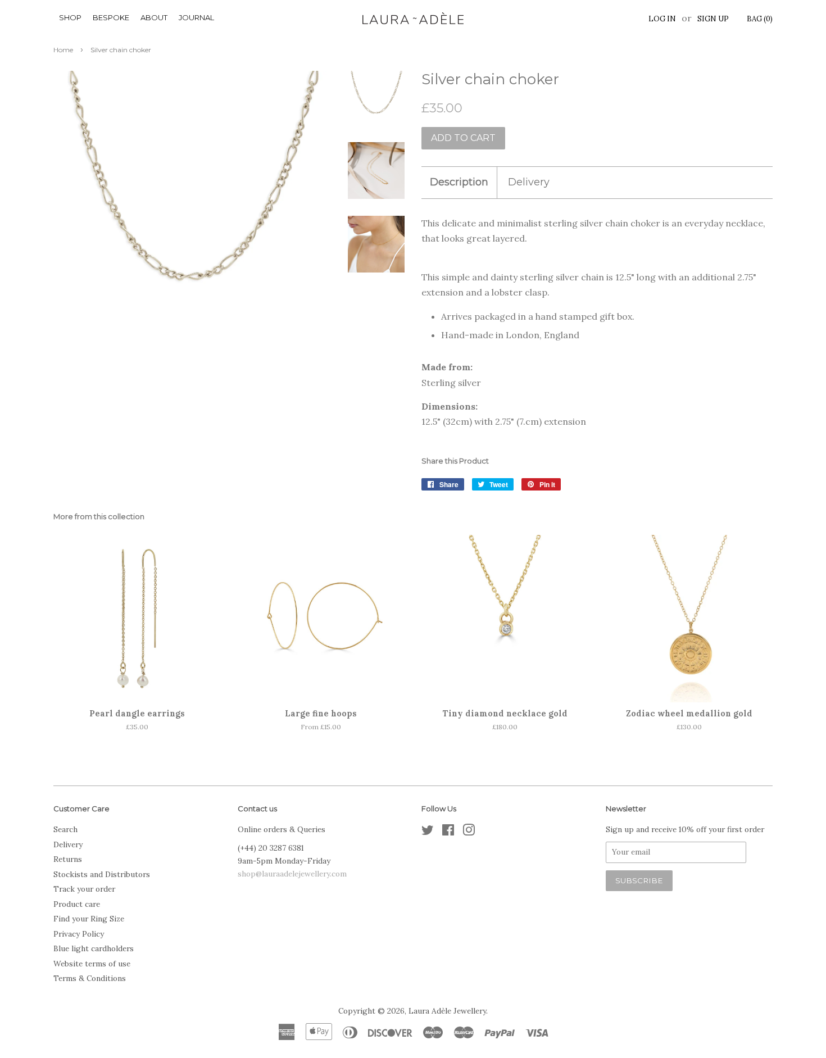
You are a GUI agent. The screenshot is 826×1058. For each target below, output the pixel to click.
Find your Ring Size (88, 919)
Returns (67, 859)
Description (459, 182)
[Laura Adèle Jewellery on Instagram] (468, 832)
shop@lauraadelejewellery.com (292, 874)
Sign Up (713, 19)
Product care (76, 904)
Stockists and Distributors (101, 874)
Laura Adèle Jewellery (447, 1011)
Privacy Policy (78, 934)
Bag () (760, 19)
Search (65, 829)
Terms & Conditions (89, 978)
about (153, 17)
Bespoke (111, 17)
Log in (662, 19)
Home (63, 50)
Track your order (84, 889)
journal (196, 17)
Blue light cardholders (93, 948)
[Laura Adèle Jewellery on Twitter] (427, 832)
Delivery (529, 182)
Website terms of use (91, 964)
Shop (70, 17)
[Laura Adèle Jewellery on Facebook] (448, 832)
